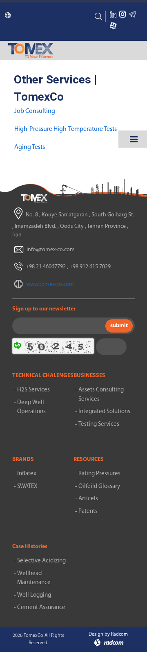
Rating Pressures (99, 474)
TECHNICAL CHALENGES (43, 376)
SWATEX (27, 486)
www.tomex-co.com (50, 284)
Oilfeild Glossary (99, 486)
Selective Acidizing (41, 561)
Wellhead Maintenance (34, 578)
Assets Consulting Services (101, 394)
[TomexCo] (34, 198)
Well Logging (34, 595)
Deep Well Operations (31, 407)
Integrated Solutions (104, 412)
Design (96, 634)
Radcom (119, 634)
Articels (88, 499)
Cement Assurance (41, 608)
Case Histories (29, 547)
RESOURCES (89, 459)
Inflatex (26, 474)
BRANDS (23, 459)
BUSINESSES (89, 376)
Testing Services (98, 424)
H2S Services (33, 390)
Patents (88, 511)
